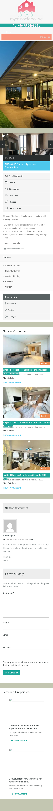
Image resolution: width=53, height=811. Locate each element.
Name (6, 623)
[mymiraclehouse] (26, 150)
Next (50, 144)
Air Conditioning (12, 276)
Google (12, 316)
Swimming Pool (12, 265)
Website (7, 647)
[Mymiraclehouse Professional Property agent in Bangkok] (26, 11)
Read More (13, 735)
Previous (2, 144)
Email (5, 635)
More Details (8, 378)
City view (9, 281)
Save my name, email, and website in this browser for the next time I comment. (26, 663)
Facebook (11, 303)
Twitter (11, 310)
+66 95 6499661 (29, 25)
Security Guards (12, 271)
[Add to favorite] (3, 137)
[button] (43, 37)
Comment (8, 593)
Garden (8, 287)
